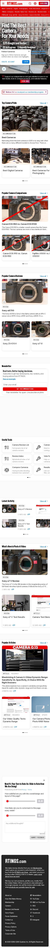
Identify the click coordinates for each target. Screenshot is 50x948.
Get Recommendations (25, 389)
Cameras (9, 8)
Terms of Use (10, 930)
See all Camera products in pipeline (31, 51)
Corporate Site (10, 934)
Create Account (8, 62)
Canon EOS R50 (34, 15)
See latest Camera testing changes (31, 63)
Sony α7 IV (45, 15)
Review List (32, 12)
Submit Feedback (37, 837)
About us (8, 895)
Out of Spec (9, 913)
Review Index (42, 12)
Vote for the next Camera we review (32, 53)
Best (3, 8)
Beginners (45, 8)
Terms (30, 790)
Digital (16, 8)
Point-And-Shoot (34, 8)
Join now (43, 3)
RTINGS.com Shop (21, 872)
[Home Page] (15, 3)
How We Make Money (13, 899)
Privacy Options (11, 927)
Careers (8, 906)
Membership (37, 868)
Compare (10, 12)
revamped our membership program (30, 92)
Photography (23, 8)
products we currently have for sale (22, 887)
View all (43, 103)
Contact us (9, 920)
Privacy (24, 790)
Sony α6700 (13, 15)
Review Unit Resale (12, 909)
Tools (4, 12)
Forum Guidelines (11, 916)
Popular (5, 15)
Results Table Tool (21, 12)
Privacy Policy (10, 923)
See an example (9, 379)
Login (25, 62)
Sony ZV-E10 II (23, 15)
